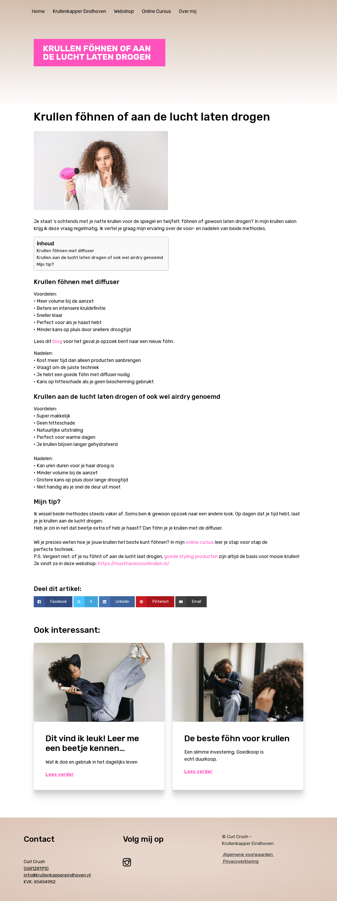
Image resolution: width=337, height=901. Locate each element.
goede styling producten (191, 556)
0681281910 (36, 868)
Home (38, 11)
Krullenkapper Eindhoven (79, 11)
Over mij (187, 11)
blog (57, 341)
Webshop (124, 11)
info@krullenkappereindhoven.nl (57, 875)
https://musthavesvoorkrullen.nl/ (134, 563)
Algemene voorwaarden (248, 854)
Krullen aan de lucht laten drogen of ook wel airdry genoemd (100, 257)
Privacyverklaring (240, 861)
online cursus (200, 542)
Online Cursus (156, 11)
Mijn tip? (45, 264)
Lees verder (60, 774)
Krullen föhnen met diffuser (65, 250)
